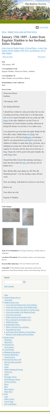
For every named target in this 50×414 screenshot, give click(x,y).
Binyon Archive (9, 337)
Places (6, 384)
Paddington (27, 137)
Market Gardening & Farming (13, 369)
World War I (8, 340)
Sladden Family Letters (11, 303)
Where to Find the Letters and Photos (17, 327)
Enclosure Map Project (11, 355)
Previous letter (7, 57)
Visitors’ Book (8, 402)
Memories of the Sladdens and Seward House (20, 334)
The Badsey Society (35, 3)
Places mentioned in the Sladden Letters (18, 320)
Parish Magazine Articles (12, 379)
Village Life (8, 372)
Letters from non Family (13, 315)
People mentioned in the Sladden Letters (18, 317)
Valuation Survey (9, 357)
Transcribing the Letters (13, 330)
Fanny (5, 120)
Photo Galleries (9, 389)
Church (6, 365)
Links (6, 397)
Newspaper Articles (10, 377)
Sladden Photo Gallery (13, 325)
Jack (24, 162)
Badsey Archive (9, 399)
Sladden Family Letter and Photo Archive (22, 32)
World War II (8, 342)
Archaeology (8, 300)
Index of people (9, 286)
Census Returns (9, 350)
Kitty (31, 143)
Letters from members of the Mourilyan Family (20, 312)
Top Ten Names (9, 347)
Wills (6, 394)
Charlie (32, 134)
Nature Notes (8, 392)
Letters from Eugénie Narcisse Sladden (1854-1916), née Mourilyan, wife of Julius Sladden (24, 50)
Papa (10, 154)
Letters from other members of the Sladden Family (21, 307)
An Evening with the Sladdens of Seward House (20, 332)
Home (4, 32)
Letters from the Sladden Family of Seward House (19, 48)
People (6, 367)
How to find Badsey (10, 404)
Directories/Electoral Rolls (12, 362)
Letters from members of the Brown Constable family (22, 310)
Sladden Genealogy (12, 322)
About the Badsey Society (12, 298)
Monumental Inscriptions (12, 352)
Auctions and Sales (10, 382)
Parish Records (9, 345)
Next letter (41, 57)
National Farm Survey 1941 (12, 360)
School (6, 374)
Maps (6, 387)
